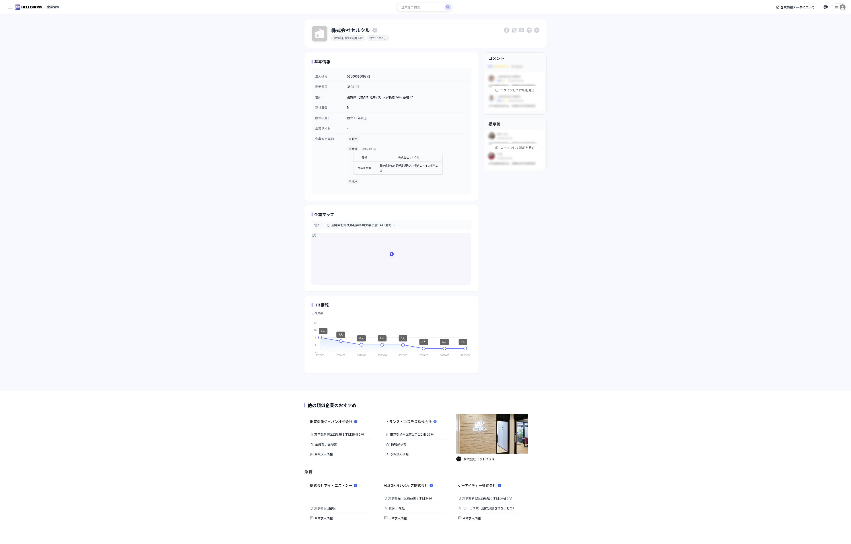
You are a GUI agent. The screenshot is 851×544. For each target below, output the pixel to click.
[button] (391, 255)
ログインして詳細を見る (517, 90)
